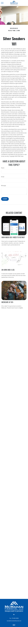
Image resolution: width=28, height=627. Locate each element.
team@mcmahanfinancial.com (14, 620)
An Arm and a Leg (7, 269)
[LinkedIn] (14, 614)
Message (3, 185)
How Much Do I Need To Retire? (13, 237)
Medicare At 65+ (7, 302)
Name (2, 168)
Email (2, 176)
